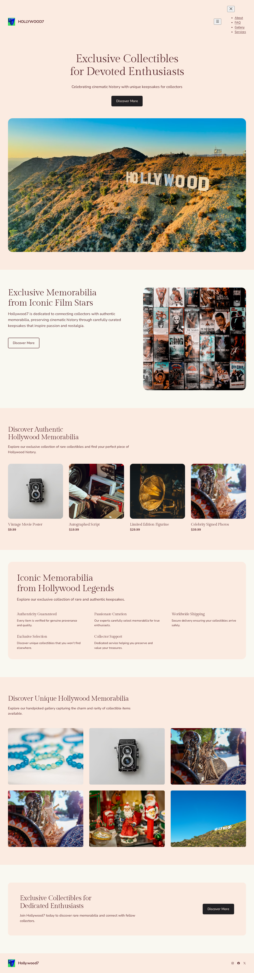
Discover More (127, 101)
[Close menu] (231, 9)
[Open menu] (217, 22)
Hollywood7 (31, 21)
